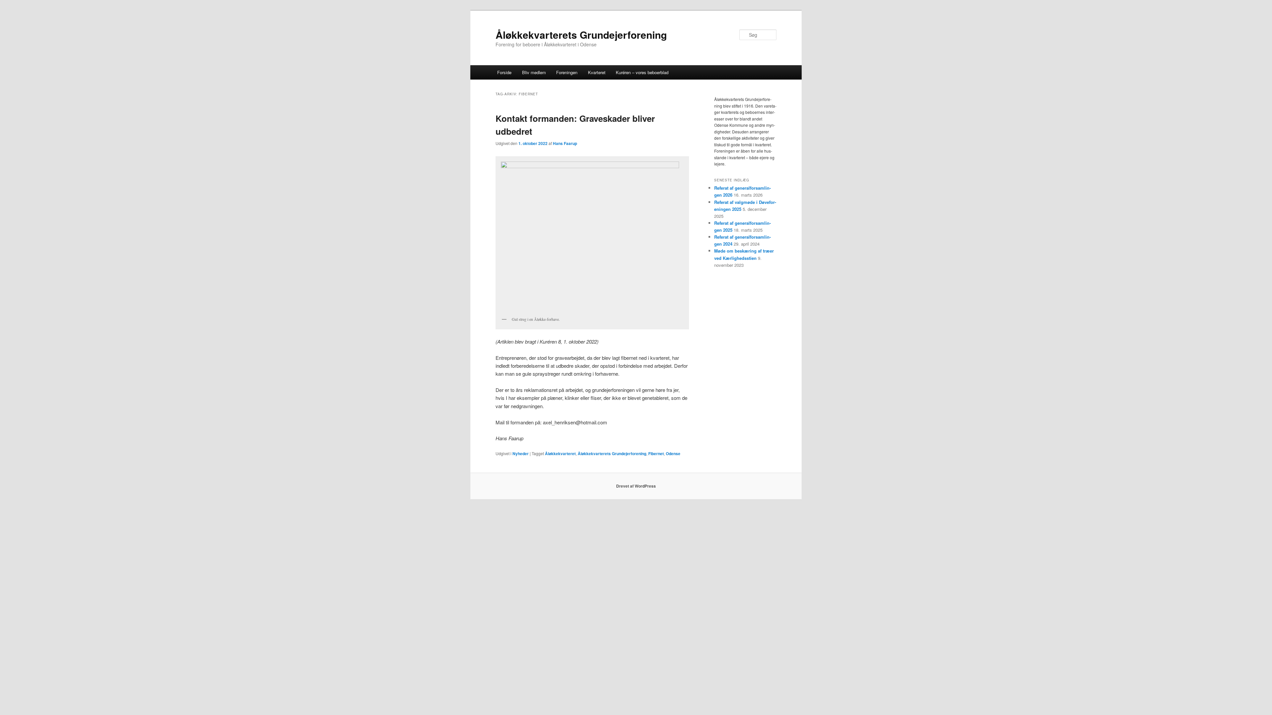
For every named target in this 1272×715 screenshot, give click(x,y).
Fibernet (656, 453)
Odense (673, 453)
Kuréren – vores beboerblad (642, 72)
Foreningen (566, 72)
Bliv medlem (534, 72)
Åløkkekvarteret (560, 453)
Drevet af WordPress (636, 486)
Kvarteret (597, 72)
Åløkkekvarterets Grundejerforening (581, 34)
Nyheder (520, 453)
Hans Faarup (565, 143)
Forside (504, 72)
